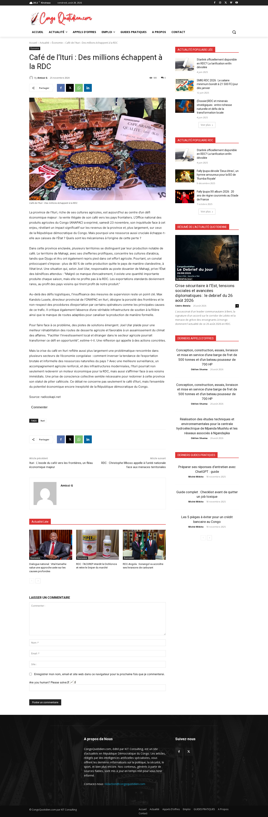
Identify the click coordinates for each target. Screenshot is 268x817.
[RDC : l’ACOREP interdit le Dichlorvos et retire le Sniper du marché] (97, 545)
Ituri (43, 420)
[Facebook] (214, 3)
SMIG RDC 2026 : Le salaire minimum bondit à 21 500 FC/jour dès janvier (217, 84)
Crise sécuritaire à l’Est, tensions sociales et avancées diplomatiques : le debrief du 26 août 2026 (204, 293)
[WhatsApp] (79, 88)
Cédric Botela (183, 305)
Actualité (44, 42)
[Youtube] (236, 3)
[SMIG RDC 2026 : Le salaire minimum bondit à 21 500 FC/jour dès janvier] (184, 85)
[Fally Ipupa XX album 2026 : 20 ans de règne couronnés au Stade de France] (184, 196)
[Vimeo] (231, 3)
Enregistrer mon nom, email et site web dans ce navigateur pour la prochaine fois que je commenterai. (99, 674)
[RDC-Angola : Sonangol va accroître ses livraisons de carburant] (144, 545)
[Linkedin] (88, 88)
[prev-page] (31, 580)
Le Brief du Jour (184, 279)
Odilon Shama (199, 369)
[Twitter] (188, 751)
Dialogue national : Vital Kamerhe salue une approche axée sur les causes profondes (47, 568)
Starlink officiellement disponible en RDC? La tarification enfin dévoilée (217, 63)
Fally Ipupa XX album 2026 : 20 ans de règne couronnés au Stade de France (217, 195)
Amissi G (42, 77)
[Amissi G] (31, 78)
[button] (234, 32)
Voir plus (206, 125)
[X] (225, 3)
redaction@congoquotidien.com (125, 784)
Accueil (33, 42)
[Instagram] (220, 3)
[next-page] (38, 580)
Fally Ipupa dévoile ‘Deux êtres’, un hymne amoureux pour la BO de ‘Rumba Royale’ (218, 174)
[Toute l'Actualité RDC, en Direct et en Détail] (60, 18)
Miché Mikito (195, 476)
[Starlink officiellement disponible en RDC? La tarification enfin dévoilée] (184, 64)
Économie (57, 42)
